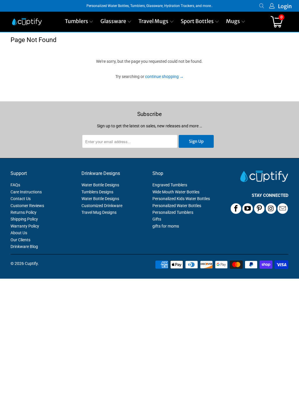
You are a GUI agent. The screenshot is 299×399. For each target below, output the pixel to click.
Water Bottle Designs (100, 185)
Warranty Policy (25, 226)
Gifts (156, 219)
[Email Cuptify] (282, 208)
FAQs (15, 185)
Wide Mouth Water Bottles (175, 192)
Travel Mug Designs (99, 212)
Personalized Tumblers (172, 212)
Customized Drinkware (101, 205)
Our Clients (20, 239)
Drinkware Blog (24, 246)
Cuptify (31, 263)
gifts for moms (165, 226)
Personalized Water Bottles (176, 205)
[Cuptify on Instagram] (271, 208)
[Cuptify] (27, 22)
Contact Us (21, 198)
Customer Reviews (27, 205)
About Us (19, 232)
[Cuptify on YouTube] (247, 208)
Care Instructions (26, 192)
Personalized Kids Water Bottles (181, 198)
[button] (79, 22)
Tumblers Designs (97, 192)
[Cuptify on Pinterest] (259, 208)
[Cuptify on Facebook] (236, 208)
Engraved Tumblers (169, 185)
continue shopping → (164, 76)
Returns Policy (23, 212)
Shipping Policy (24, 219)
